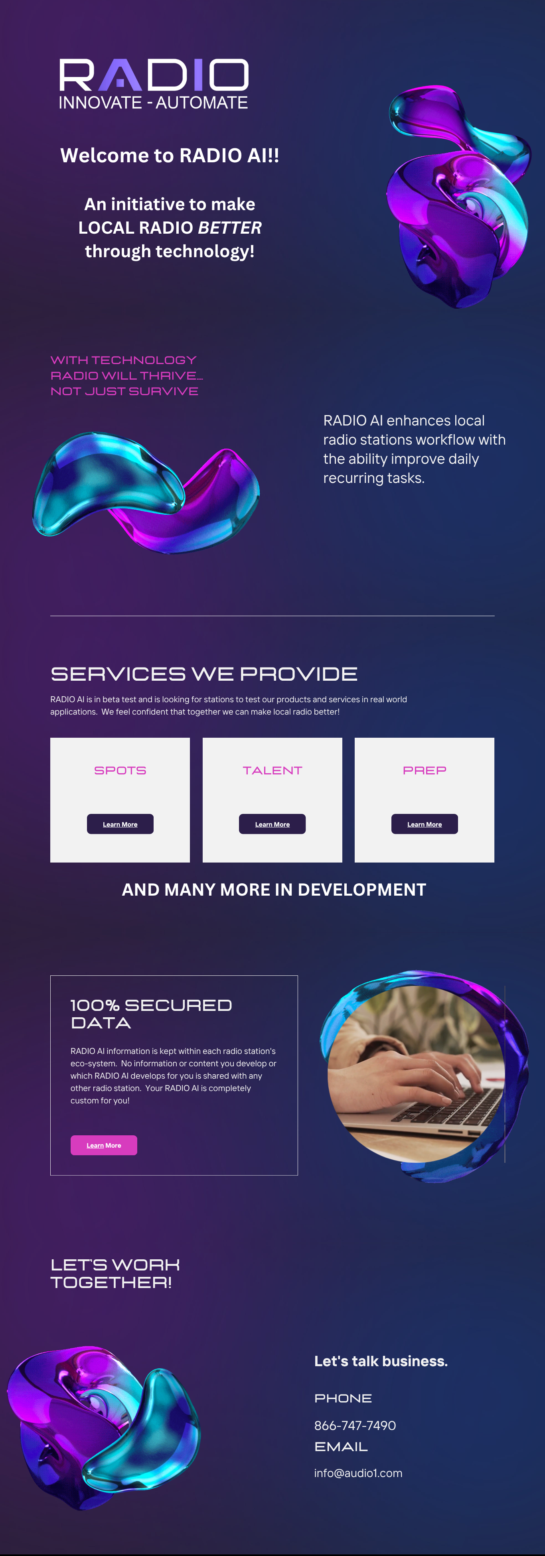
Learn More (120, 824)
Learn (95, 1145)
